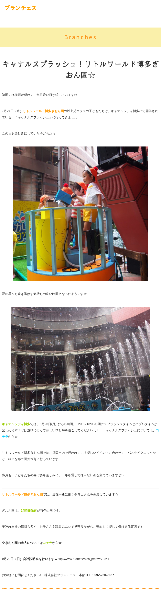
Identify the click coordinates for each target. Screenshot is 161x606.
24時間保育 (29, 510)
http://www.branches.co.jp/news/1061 (83, 559)
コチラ (47, 542)
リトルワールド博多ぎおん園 (43, 111)
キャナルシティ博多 (16, 424)
